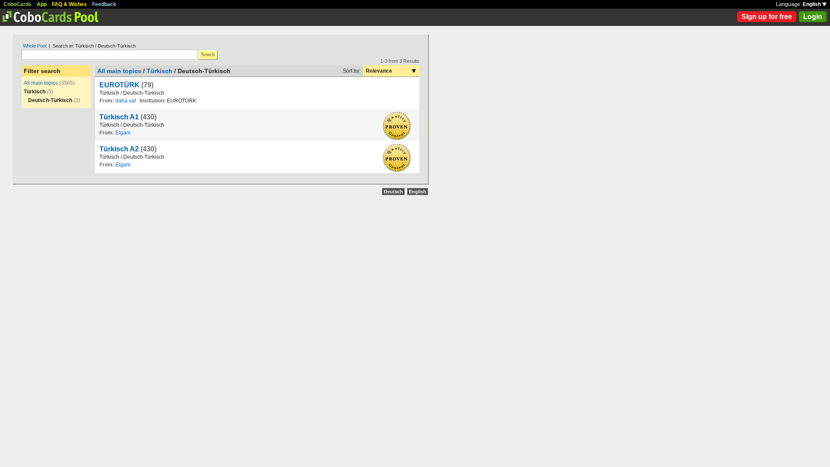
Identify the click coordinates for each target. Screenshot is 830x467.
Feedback (104, 4)
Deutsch (393, 191)
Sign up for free (766, 16)
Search (208, 54)
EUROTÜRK (119, 85)
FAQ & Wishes (69, 4)
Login (812, 16)
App (42, 4)
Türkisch (159, 70)
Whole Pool (34, 45)
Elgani (123, 133)
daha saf (125, 101)
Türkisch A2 (119, 149)
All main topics (41, 83)
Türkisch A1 (119, 117)
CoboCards (17, 4)
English (812, 4)
